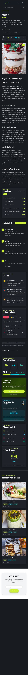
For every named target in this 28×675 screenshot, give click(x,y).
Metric (5, 194)
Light (24, 7)
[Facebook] (3, 32)
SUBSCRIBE (14, 590)
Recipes (7, 7)
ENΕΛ (18, 2)
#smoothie (20, 345)
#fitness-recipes (12, 343)
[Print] (15, 32)
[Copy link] (19, 32)
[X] (6, 32)
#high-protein (5, 345)
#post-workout (13, 345)
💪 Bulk (12, 317)
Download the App (14, 391)
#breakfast (4, 343)
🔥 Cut (5, 317)
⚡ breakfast (5, 11)
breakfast (12, 7)
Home (3, 7)
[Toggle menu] (23, 3)
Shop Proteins (13, 419)
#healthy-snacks (21, 343)
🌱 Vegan (20, 317)
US (8, 194)
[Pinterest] (10, 32)
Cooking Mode (21, 223)
